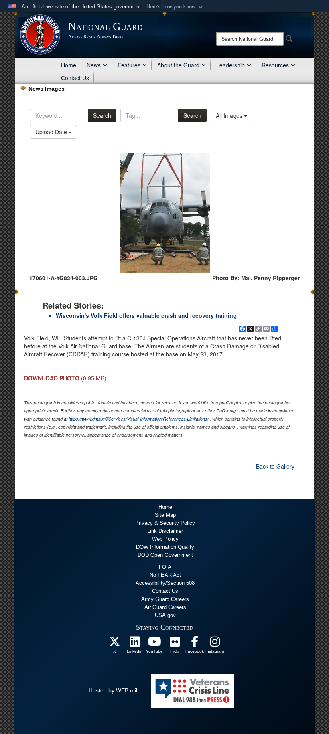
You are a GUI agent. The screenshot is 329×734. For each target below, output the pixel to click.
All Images (230, 115)
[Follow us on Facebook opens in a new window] (195, 644)
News (94, 65)
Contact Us (75, 78)
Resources (275, 65)
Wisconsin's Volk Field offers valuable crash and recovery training (146, 315)
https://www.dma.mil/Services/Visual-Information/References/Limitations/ (139, 419)
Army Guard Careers (165, 599)
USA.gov (165, 615)
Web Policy (165, 539)
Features (129, 65)
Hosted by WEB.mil (113, 690)
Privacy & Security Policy (165, 523)
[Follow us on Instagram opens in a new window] (215, 644)
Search (102, 115)
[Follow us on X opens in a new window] (114, 644)
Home (68, 65)
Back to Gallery (275, 466)
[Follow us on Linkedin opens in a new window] (134, 644)
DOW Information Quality (165, 547)
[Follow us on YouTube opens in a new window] (154, 644)
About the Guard (178, 65)
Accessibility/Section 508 (165, 583)
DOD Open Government (165, 555)
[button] (175, 6)
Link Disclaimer (165, 531)
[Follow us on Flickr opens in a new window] (174, 644)
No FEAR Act (165, 575)
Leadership (230, 65)
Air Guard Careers (165, 607)
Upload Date (52, 132)
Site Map (165, 515)
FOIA (165, 567)
